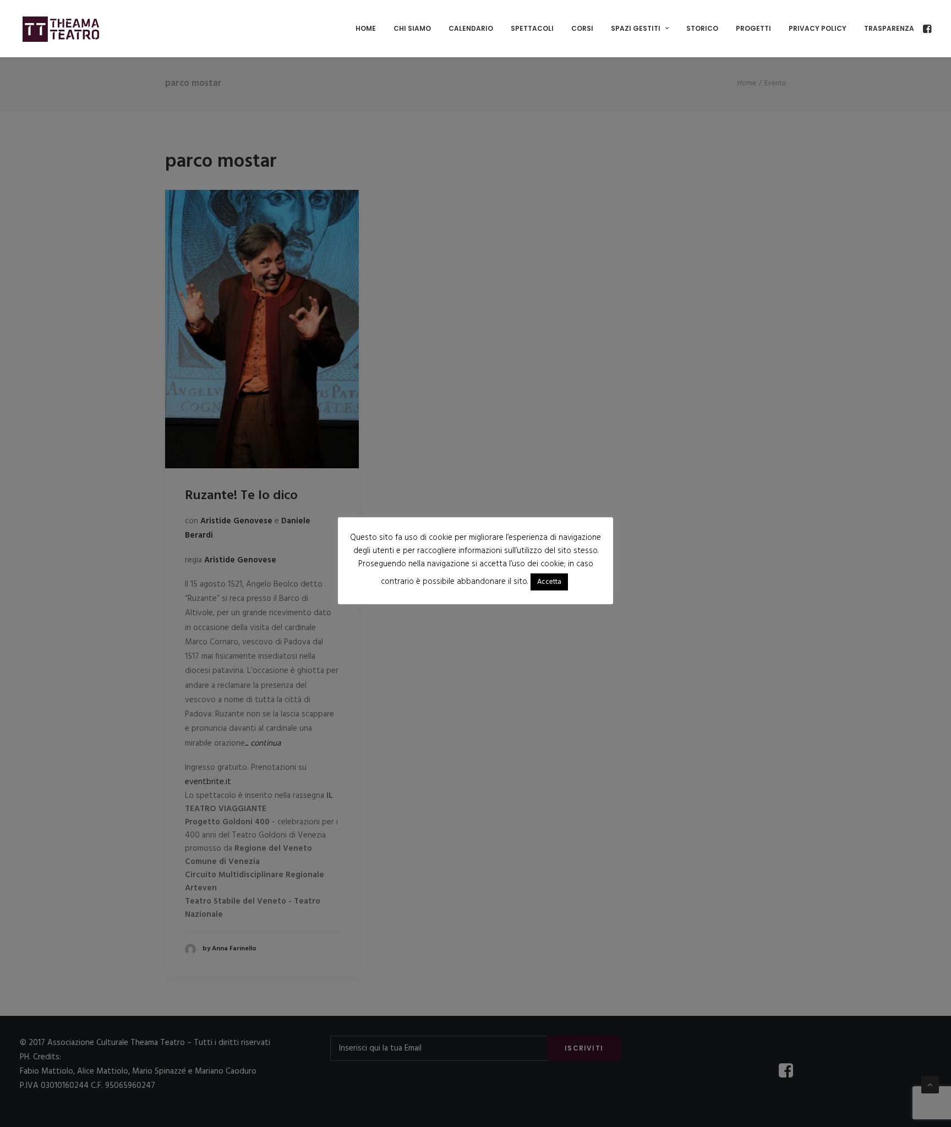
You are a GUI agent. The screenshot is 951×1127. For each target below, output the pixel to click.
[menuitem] (366, 28)
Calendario (471, 28)
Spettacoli (532, 28)
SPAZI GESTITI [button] (635, 28)
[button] (926, 28)
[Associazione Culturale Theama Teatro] (61, 28)
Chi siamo (412, 28)
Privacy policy (817, 28)
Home (366, 28)
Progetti (753, 28)
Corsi (582, 28)
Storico (702, 28)
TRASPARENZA (889, 28)
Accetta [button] (549, 582)
